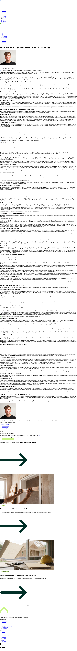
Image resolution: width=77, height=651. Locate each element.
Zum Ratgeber (4, 37)
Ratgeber (39, 435)
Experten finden (4, 36)
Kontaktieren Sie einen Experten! (5, 424)
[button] (38, 14)
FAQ (3, 18)
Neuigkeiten (4, 11)
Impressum (4, 637)
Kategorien (4, 12)
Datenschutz (4, 638)
